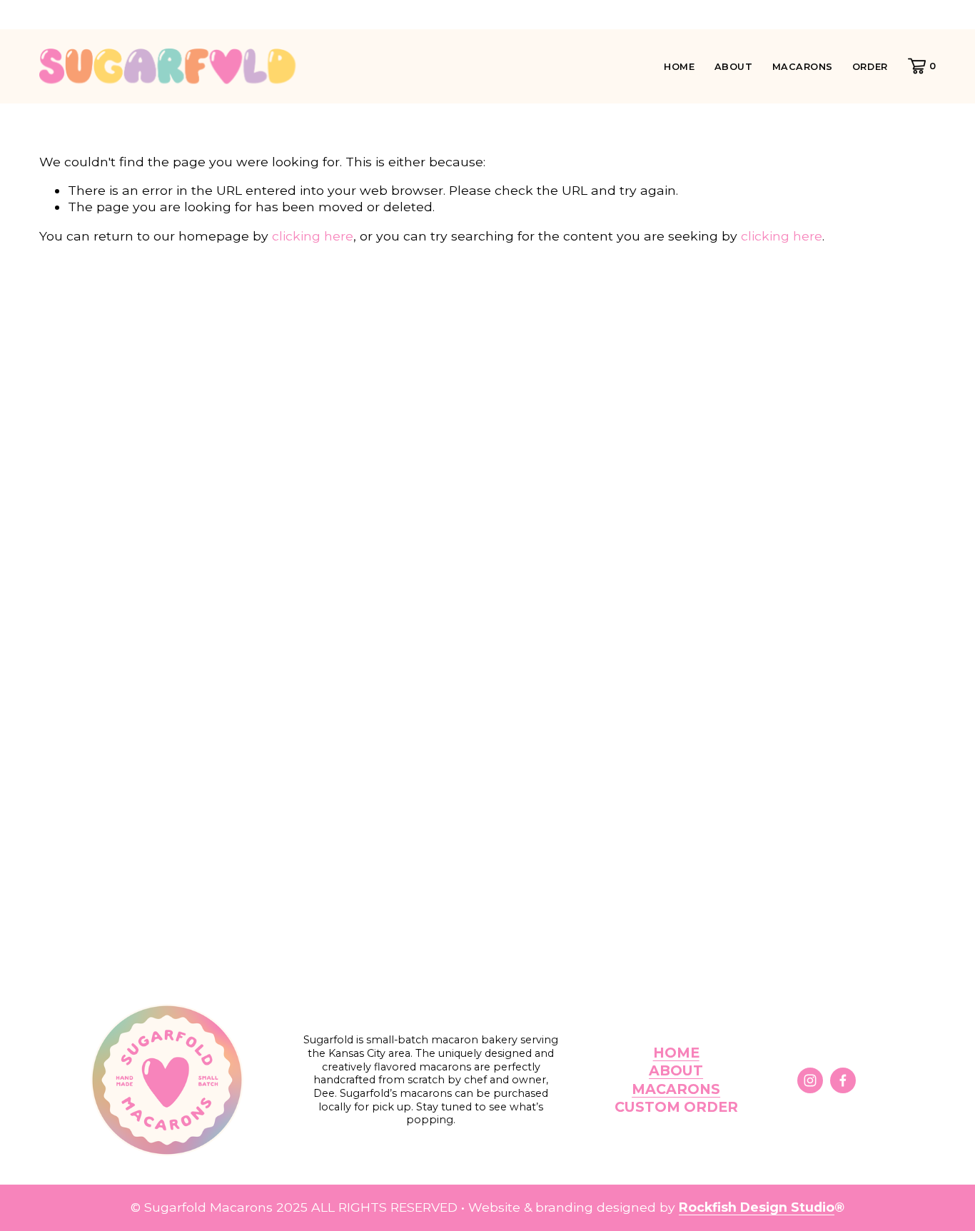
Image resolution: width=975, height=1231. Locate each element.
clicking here (312, 235)
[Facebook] (843, 1080)
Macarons (802, 67)
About (733, 67)
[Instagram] (810, 1080)
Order (870, 67)
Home (679, 67)
